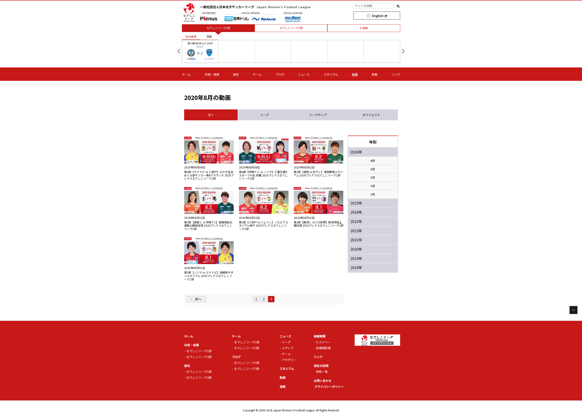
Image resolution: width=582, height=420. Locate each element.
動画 (355, 74)
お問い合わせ (322, 380)
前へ (198, 299)
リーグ (286, 342)
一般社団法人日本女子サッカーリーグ (255, 7)
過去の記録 (321, 365)
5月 (373, 177)
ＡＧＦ (200, 46)
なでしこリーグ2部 (199, 357)
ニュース (304, 74)
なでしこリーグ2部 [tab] (291, 28)
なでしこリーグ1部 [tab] (218, 28)
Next (403, 51)
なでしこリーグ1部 (199, 351)
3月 (373, 194)
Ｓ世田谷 (191, 58)
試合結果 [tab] (191, 36)
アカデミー (289, 360)
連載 (374, 74)
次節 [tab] (209, 36)
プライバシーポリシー (329, 386)
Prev (179, 51)
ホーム (186, 74)
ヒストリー (323, 342)
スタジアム (331, 74)
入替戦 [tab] (364, 28)
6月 (373, 169)
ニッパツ (209, 58)
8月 (373, 161)
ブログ (280, 74)
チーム (257, 74)
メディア (288, 348)
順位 (236, 74)
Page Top (573, 310)
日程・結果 (212, 74)
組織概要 (320, 336)
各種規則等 (323, 348)
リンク (395, 74)
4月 (373, 186)
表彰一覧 (322, 371)
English (378, 15)
